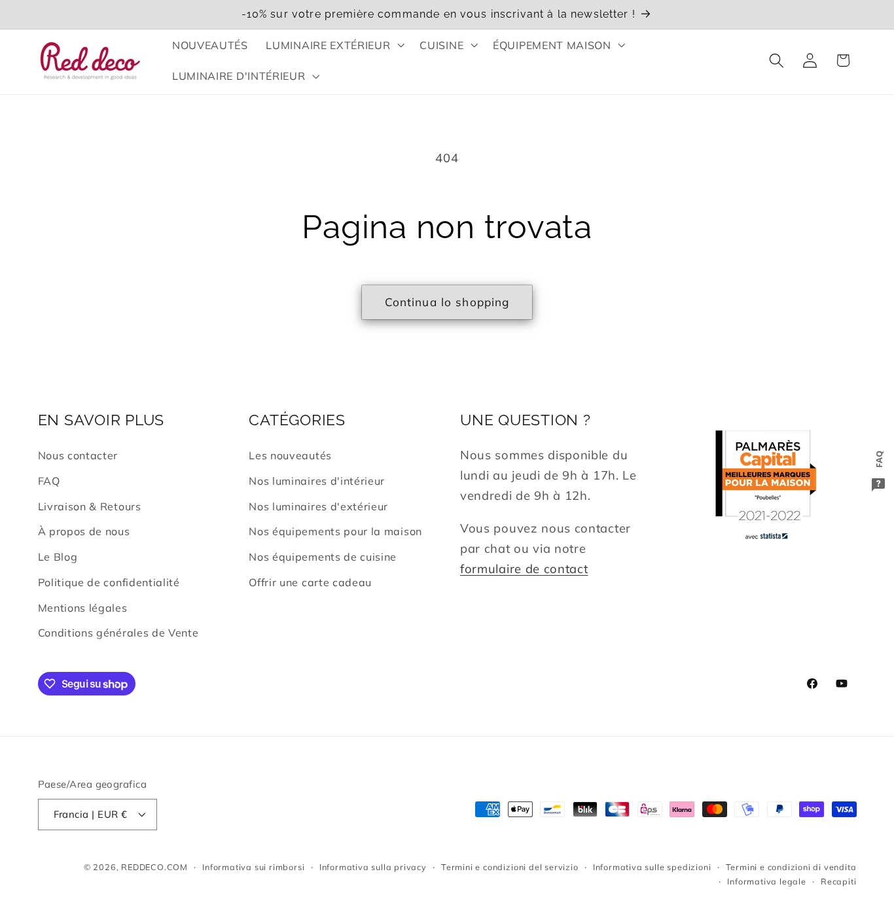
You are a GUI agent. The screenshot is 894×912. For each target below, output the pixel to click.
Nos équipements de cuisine (323, 556)
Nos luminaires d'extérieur (318, 506)
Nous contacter (78, 455)
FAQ (49, 480)
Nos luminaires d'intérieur (317, 480)
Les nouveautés (290, 455)
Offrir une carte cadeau (310, 582)
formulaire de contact (524, 568)
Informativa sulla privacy (373, 867)
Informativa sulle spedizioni (652, 867)
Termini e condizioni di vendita (791, 867)
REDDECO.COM (154, 867)
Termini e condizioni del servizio (510, 867)
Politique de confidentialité (109, 582)
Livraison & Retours (89, 506)
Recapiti (838, 881)
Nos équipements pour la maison (335, 531)
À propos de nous (84, 531)
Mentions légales (83, 607)
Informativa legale (766, 881)
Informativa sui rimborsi (253, 867)
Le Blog (58, 556)
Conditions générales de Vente (118, 632)
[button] (334, 45)
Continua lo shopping (447, 302)
